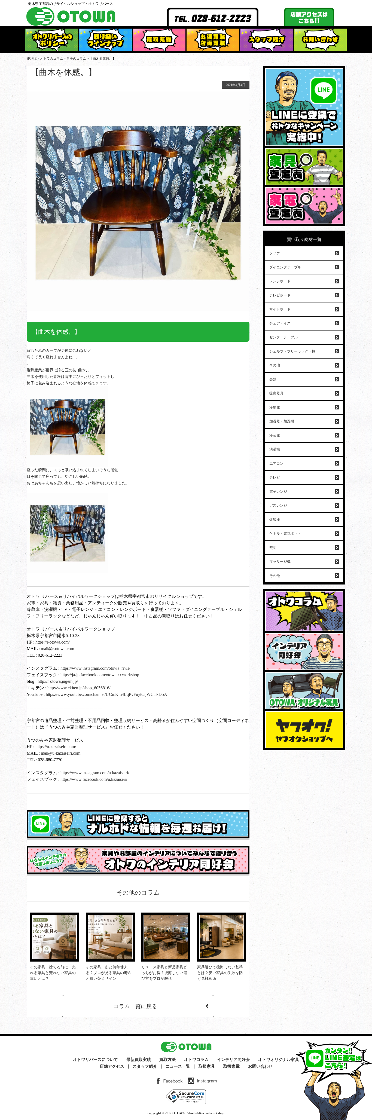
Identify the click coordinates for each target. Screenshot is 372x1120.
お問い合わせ (260, 1066)
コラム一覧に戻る (135, 1006)
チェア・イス (280, 323)
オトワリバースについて (95, 1060)
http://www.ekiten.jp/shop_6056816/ (78, 688)
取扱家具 (207, 1066)
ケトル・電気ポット (285, 533)
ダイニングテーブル (285, 267)
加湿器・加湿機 (281, 421)
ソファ (274, 253)
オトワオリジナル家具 (278, 1060)
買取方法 (167, 1060)
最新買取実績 (138, 1060)
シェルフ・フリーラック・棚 (292, 351)
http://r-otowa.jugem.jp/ (58, 681)
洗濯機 (274, 449)
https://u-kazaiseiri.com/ (55, 746)
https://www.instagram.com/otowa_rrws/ (94, 668)
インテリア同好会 (233, 1060)
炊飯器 (274, 520)
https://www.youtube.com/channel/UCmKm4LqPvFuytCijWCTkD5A (106, 694)
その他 (274, 365)
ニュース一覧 (178, 1066)
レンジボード (280, 281)
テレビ (274, 477)
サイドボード (280, 309)
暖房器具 (276, 393)
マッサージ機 (280, 561)
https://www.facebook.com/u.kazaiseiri (93, 779)
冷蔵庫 (274, 435)
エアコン (276, 463)
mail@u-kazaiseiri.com (60, 753)
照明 (272, 548)
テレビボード (280, 295)
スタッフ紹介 (145, 1066)
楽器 (272, 379)
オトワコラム (196, 1060)
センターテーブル (283, 337)
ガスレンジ (278, 505)
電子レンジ (278, 491)
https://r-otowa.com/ (52, 642)
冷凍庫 (274, 407)
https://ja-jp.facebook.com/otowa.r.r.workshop (99, 674)
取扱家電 (231, 1066)
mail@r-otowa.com (57, 648)
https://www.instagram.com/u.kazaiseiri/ (94, 772)
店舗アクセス (112, 1066)
